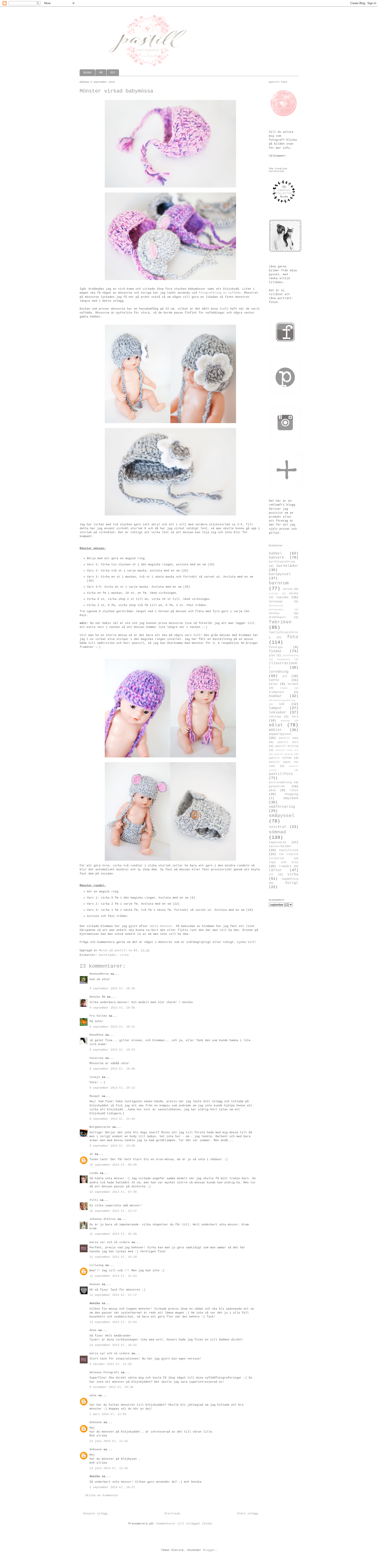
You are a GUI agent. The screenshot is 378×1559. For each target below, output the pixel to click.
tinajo (94, 1077)
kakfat (274, 680)
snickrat (277, 827)
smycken (290, 798)
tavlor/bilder (280, 846)
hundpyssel (283, 659)
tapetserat (277, 842)
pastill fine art (287, 750)
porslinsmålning (280, 782)
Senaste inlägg (95, 1513)
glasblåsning (290, 655)
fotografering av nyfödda (220, 292)
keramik (293, 684)
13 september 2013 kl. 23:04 (113, 1322)
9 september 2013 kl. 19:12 (112, 1026)
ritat (294, 790)
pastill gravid (283, 754)
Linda (93, 1173)
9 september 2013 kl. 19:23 (112, 1049)
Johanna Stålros (102, 1219)
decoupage (276, 601)
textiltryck (288, 850)
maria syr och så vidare (109, 1242)
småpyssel (281, 815)
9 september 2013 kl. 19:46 (112, 1068)
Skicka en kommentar (101, 1495)
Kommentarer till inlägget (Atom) (184, 1523)
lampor (275, 708)
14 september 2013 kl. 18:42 (113, 1345)
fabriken (280, 622)
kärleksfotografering (282, 700)
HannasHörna (99, 974)
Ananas (94, 1284)
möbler (275, 730)
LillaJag (96, 1265)
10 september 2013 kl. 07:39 (113, 1192)
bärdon (293, 593)
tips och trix (283, 862)
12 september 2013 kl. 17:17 (113, 1295)
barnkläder (107, 955)
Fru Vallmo (98, 1016)
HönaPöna (96, 1035)
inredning (279, 672)
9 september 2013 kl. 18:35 (112, 988)
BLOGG (87, 72)
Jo (91, 1154)
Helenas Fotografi (104, 1372)
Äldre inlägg (247, 1513)
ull (271, 874)
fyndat (275, 651)
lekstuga (275, 716)
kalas (273, 684)
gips (272, 655)
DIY (112, 72)
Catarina (96, 1058)
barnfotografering (282, 561)
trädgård (285, 866)
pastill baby (289, 738)
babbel (275, 553)
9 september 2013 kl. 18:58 (112, 1007)
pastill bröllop (286, 746)
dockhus (274, 613)
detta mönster (161, 926)
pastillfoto (281, 774)
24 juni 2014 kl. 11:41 (108, 1441)
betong (287, 589)
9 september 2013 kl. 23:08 (112, 1145)
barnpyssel (280, 574)
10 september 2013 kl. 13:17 (113, 1211)
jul (284, 676)
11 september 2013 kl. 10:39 (113, 1234)
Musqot (94, 1096)
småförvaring (282, 807)
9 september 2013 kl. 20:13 (112, 1088)
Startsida (172, 1513)
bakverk (276, 558)
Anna (92, 1330)
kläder (284, 688)
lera (294, 716)
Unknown (95, 1422)
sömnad (277, 832)
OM (100, 72)
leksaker (277, 713)
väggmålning (290, 879)
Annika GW (97, 996)
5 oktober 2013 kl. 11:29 (110, 1364)
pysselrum (277, 786)
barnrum (279, 583)
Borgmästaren (99, 1127)
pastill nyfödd (280, 758)
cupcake (282, 597)
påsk (272, 790)
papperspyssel (280, 734)
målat (276, 725)
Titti (93, 1200)
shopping (291, 794)
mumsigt (285, 720)
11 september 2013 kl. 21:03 (113, 1276)
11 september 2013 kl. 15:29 (113, 1257)
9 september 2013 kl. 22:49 (112, 1119)
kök (282, 704)
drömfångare (277, 617)
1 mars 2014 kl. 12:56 (107, 1414)
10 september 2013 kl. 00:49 (113, 1165)
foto (292, 636)
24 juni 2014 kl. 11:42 (108, 1468)
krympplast (276, 692)
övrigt (291, 883)
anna (92, 1395)
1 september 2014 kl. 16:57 (112, 1487)
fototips (276, 647)
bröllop (273, 593)
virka (124, 955)
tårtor (275, 870)
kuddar (275, 696)
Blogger (209, 1550)
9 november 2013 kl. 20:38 (111, 1387)
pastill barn (288, 742)
